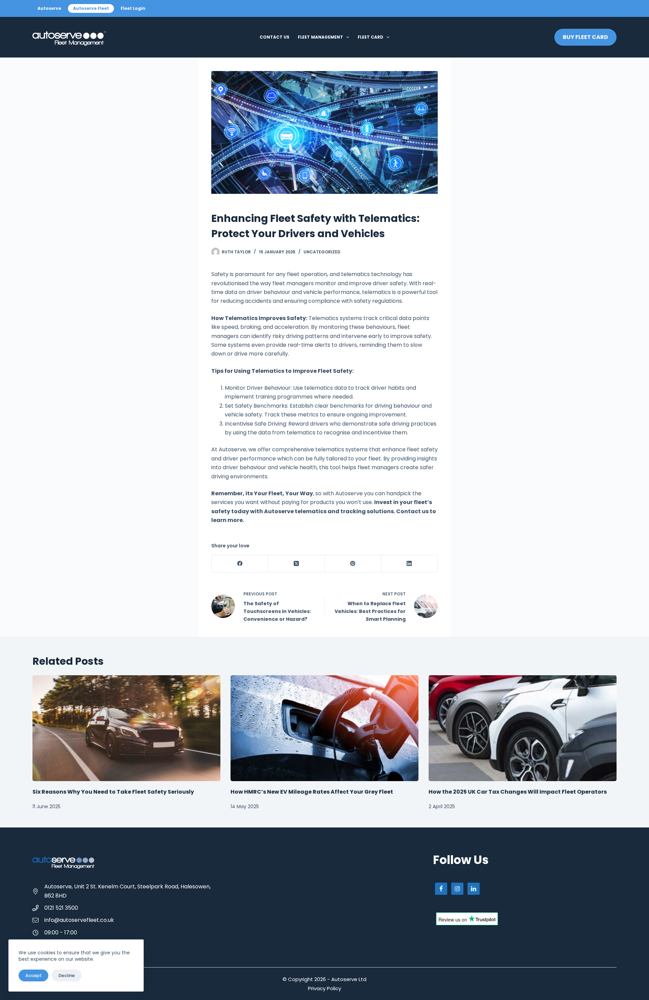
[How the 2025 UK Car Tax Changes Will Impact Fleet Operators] (523, 728)
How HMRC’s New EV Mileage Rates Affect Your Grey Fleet (312, 792)
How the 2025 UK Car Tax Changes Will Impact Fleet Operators (518, 792)
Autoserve (49, 8)
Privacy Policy (324, 988)
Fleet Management (320, 37)
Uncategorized (322, 252)
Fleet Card (370, 37)
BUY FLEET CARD (585, 37)
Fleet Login (133, 8)
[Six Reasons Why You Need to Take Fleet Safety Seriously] (126, 728)
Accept (33, 975)
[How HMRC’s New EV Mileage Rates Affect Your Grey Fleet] (324, 728)
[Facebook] (240, 563)
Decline (66, 975)
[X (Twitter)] (296, 563)
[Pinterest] (353, 563)
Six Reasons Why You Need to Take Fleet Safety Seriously (113, 792)
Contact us (274, 37)
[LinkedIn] (409, 563)
